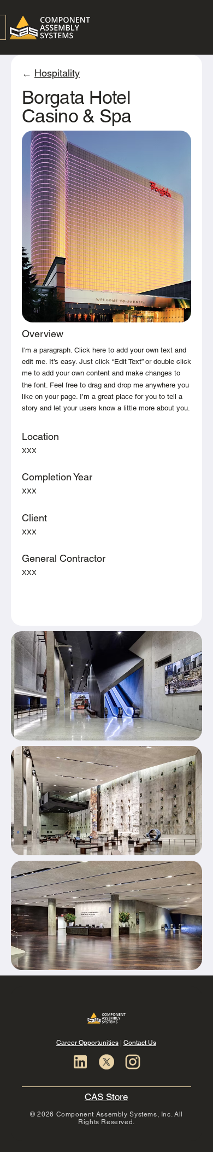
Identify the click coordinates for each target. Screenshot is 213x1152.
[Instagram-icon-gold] (132, 1062)
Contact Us (139, 1043)
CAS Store (106, 1096)
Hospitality (57, 73)
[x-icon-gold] (106, 1062)
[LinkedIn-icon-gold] (80, 1062)
